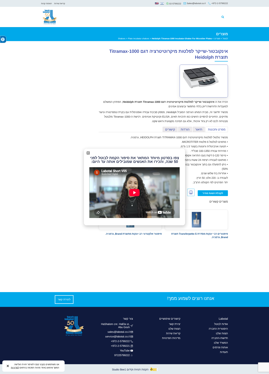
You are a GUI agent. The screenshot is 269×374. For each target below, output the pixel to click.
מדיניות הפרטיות (171, 338)
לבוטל (225, 38)
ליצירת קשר (64, 299)
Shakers (121, 38)
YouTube (125, 350)
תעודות (224, 352)
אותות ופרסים (220, 347)
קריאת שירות (59, 3)
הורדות (185, 129)
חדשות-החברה (219, 338)
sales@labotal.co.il (119, 331)
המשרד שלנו (221, 342)
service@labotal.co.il (117, 336)
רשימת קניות (46, 3)
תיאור (198, 129)
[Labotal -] (46, 13)
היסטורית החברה (218, 328)
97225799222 (122, 355)
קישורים (170, 129)
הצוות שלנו (222, 333)
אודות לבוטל (221, 324)
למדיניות (15, 367)
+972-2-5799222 (120, 341)
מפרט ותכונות (216, 129)
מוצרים (217, 38)
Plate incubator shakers (138, 38)
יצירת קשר (174, 324)
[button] (3, 39)
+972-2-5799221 (120, 345)
